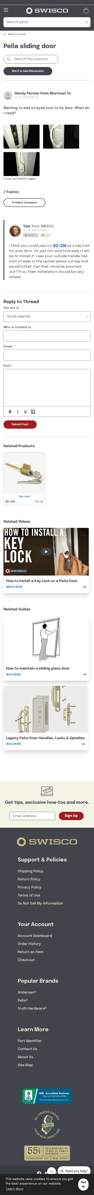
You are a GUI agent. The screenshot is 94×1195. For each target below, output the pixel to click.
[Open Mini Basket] (87, 10)
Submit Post (20, 424)
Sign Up (71, 816)
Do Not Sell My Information (40, 903)
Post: (7, 365)
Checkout (26, 960)
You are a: (11, 307)
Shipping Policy (31, 871)
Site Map (25, 1065)
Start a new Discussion (28, 71)
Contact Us (27, 1049)
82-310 (59, 246)
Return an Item (30, 952)
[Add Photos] (33, 412)
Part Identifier (30, 1041)
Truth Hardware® (32, 1008)
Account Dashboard (35, 936)
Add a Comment (25, 202)
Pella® (23, 1000)
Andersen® (27, 992)
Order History (29, 944)
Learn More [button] (14, 1188)
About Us (25, 1057)
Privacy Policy (29, 887)
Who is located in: (17, 327)
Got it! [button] (83, 1184)
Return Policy (29, 879)
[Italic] (17, 412)
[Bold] (10, 412)
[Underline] (25, 412)
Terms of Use (29, 895)
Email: (8, 346)
